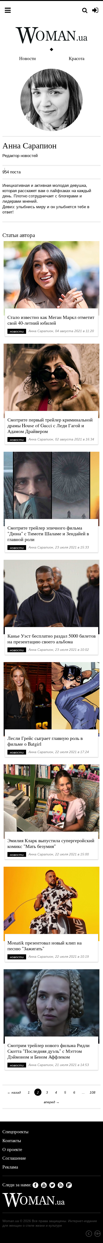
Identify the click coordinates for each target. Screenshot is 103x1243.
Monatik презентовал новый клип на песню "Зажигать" (44, 945)
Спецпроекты (15, 1131)
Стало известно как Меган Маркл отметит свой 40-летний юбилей (50, 320)
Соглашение (14, 1158)
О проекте (12, 1149)
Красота (76, 58)
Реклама (10, 1167)
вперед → (51, 1102)
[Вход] (95, 10)
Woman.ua (10, 1221)
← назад (14, 1092)
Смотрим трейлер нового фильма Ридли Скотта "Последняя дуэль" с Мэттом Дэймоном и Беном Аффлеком (48, 1051)
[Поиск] (84, 10)
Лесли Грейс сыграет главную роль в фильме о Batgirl (45, 741)
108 (92, 1092)
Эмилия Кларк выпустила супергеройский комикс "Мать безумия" (50, 843)
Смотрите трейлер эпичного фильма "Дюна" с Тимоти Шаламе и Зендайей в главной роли (48, 533)
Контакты (11, 1140)
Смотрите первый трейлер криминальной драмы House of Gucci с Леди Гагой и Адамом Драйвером (50, 425)
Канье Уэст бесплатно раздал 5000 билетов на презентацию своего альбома (51, 639)
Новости (27, 58)
